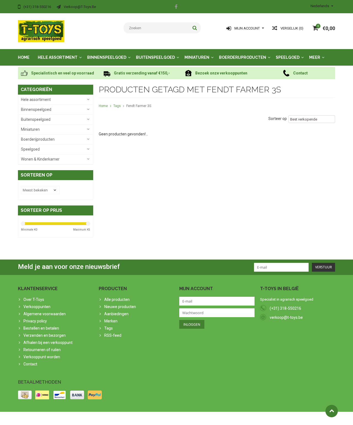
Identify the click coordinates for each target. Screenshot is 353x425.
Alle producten (117, 299)
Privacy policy (35, 321)
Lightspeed (127, 418)
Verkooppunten (36, 306)
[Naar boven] (331, 411)
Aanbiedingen (116, 314)
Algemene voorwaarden (44, 314)
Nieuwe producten (120, 306)
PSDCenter (90, 418)
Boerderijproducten (242, 57)
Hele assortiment (57, 57)
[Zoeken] (195, 27)
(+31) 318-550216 (285, 308)
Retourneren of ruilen (42, 350)
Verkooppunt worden (41, 357)
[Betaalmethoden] (25, 395)
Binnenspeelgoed (106, 57)
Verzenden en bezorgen (44, 335)
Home (24, 57)
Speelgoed (287, 57)
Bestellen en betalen (41, 328)
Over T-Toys (33, 299)
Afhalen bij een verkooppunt (48, 342)
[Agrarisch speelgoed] (41, 31)
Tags (117, 106)
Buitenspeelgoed (155, 57)
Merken (110, 321)
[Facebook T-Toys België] (176, 7)
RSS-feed (112, 335)
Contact (30, 364)
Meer (314, 57)
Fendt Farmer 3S (138, 106)
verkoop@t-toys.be (286, 317)
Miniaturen (196, 57)
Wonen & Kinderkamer (40, 159)
